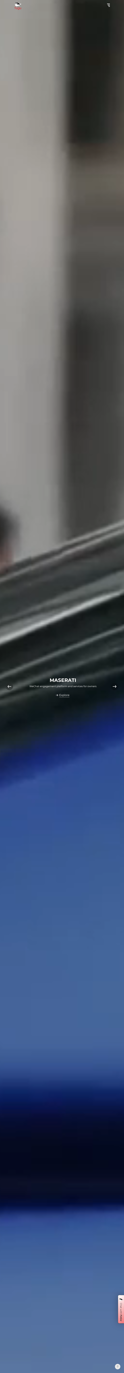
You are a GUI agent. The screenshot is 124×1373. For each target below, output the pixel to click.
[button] (107, 5)
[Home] (18, 5)
